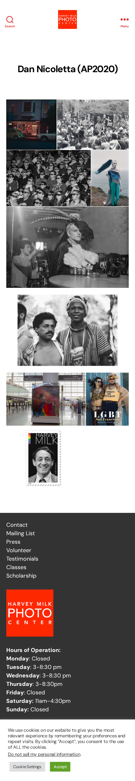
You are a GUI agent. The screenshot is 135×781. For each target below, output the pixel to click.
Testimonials (22, 559)
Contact (17, 525)
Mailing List (20, 533)
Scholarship (21, 575)
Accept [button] (60, 766)
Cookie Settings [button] (27, 766)
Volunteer (18, 550)
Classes (16, 567)
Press (13, 542)
